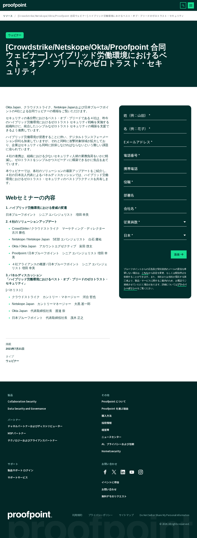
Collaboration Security (22, 401)
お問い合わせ (109, 489)
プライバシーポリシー (100, 515)
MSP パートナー (17, 433)
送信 (177, 254)
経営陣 (105, 430)
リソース (8, 15)
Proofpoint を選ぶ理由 (115, 408)
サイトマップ (126, 515)
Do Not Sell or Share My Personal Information (164, 515)
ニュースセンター (111, 437)
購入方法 (107, 416)
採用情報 (107, 423)
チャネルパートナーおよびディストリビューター (35, 426)
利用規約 (77, 515)
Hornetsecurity (111, 451)
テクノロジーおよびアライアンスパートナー (32, 440)
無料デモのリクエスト (114, 496)
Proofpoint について (114, 401)
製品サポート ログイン (20, 470)
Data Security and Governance (27, 408)
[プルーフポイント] (15, 5)
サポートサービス (18, 477)
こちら (145, 273)
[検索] (183, 5)
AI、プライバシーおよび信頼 (118, 444)
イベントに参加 (110, 482)
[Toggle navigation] (191, 5)
